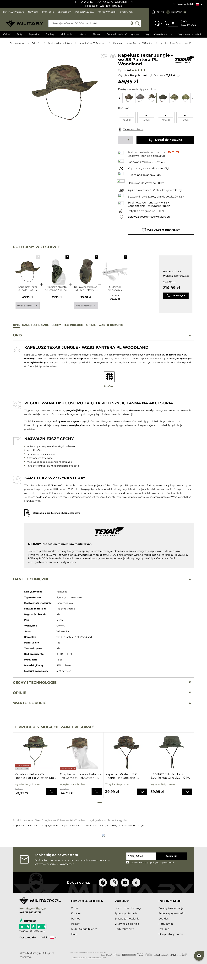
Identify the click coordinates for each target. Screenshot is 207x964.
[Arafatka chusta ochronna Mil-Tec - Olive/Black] (57, 268)
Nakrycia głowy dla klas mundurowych (122, 825)
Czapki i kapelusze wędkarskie (78, 825)
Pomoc (75, 918)
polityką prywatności (162, 862)
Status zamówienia (127, 918)
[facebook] (103, 882)
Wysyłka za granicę (127, 923)
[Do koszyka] (51, 791)
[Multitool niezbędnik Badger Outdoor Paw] (115, 268)
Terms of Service (94, 957)
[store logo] (24, 23)
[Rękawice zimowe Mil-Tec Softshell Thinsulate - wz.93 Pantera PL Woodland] (86, 268)
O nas (74, 908)
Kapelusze (19, 825)
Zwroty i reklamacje (171, 908)
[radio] (127, 117)
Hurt (74, 934)
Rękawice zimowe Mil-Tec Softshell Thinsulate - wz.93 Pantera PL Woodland (86, 288)
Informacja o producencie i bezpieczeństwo (56, 512)
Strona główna (17, 43)
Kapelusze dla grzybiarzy (43, 825)
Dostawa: (159, 75)
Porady (75, 923)
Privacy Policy (78, 957)
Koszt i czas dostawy (128, 908)
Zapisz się (171, 856)
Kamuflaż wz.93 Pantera (91, 43)
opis (17, 335)
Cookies (163, 918)
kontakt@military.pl (32, 908)
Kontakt (76, 913)
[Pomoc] (157, 25)
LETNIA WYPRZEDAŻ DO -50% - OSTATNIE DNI (103, 1)
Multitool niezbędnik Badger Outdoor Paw (114, 288)
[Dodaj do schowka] (113, 56)
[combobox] (94, 23)
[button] (150, 75)
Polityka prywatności (171, 913)
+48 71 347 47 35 (30, 912)
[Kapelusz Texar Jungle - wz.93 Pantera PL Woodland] (28, 268)
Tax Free (163, 928)
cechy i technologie (35, 682)
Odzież (35, 43)
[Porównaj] (104, 56)
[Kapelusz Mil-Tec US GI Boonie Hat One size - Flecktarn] (126, 752)
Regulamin (165, 923)
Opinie (19, 693)
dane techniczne (31, 579)
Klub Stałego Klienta (84, 928)
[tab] (103, 335)
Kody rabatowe (124, 928)
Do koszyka (178, 295)
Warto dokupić (29, 703)
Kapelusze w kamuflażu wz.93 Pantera (133, 43)
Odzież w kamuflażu (59, 43)
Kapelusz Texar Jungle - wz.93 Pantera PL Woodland (27, 288)
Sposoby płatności (126, 913)
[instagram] (114, 882)
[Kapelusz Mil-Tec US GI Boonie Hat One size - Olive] (171, 752)
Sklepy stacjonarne (170, 934)
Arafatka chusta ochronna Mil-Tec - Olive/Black (56, 288)
